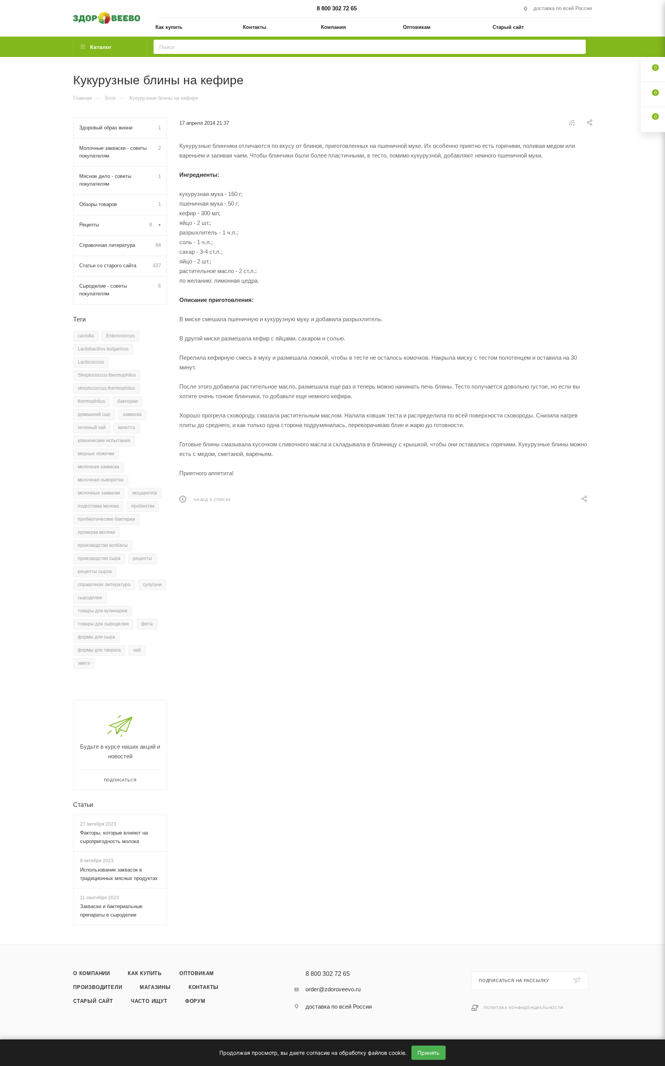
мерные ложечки (96, 453)
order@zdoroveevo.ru (333, 989)
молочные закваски (99, 493)
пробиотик (142, 506)
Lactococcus (91, 362)
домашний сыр (94, 414)
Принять (428, 1052)
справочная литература (104, 584)
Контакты (204, 987)
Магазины (155, 987)
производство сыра (99, 558)
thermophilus (91, 401)
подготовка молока (98, 506)
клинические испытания (104, 440)
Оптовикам (196, 973)
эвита (84, 663)
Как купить (145, 973)
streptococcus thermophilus (106, 388)
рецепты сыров (95, 571)
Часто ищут (149, 1001)
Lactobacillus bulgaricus (103, 349)
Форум (195, 1001)
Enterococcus (120, 336)
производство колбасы (103, 545)
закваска (132, 414)
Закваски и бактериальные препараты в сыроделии (111, 910)
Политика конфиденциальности (523, 1008)
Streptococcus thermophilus (107, 375)
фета (147, 624)
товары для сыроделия (103, 624)
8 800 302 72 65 (337, 8)
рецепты (142, 558)
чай (137, 650)
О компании (91, 973)
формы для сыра (96, 637)
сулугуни (152, 584)
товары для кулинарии (102, 610)
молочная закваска (98, 466)
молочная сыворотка (101, 480)
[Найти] (577, 47)
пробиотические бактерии (106, 519)
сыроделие (90, 597)
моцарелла (144, 493)
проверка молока (96, 532)
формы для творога (99, 650)
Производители (97, 987)
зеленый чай (92, 427)
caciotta (86, 336)
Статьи (83, 804)
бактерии (127, 401)
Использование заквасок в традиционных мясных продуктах (119, 874)
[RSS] (572, 122)
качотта (126, 427)
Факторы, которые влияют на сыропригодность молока (114, 837)
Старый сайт (93, 1001)
